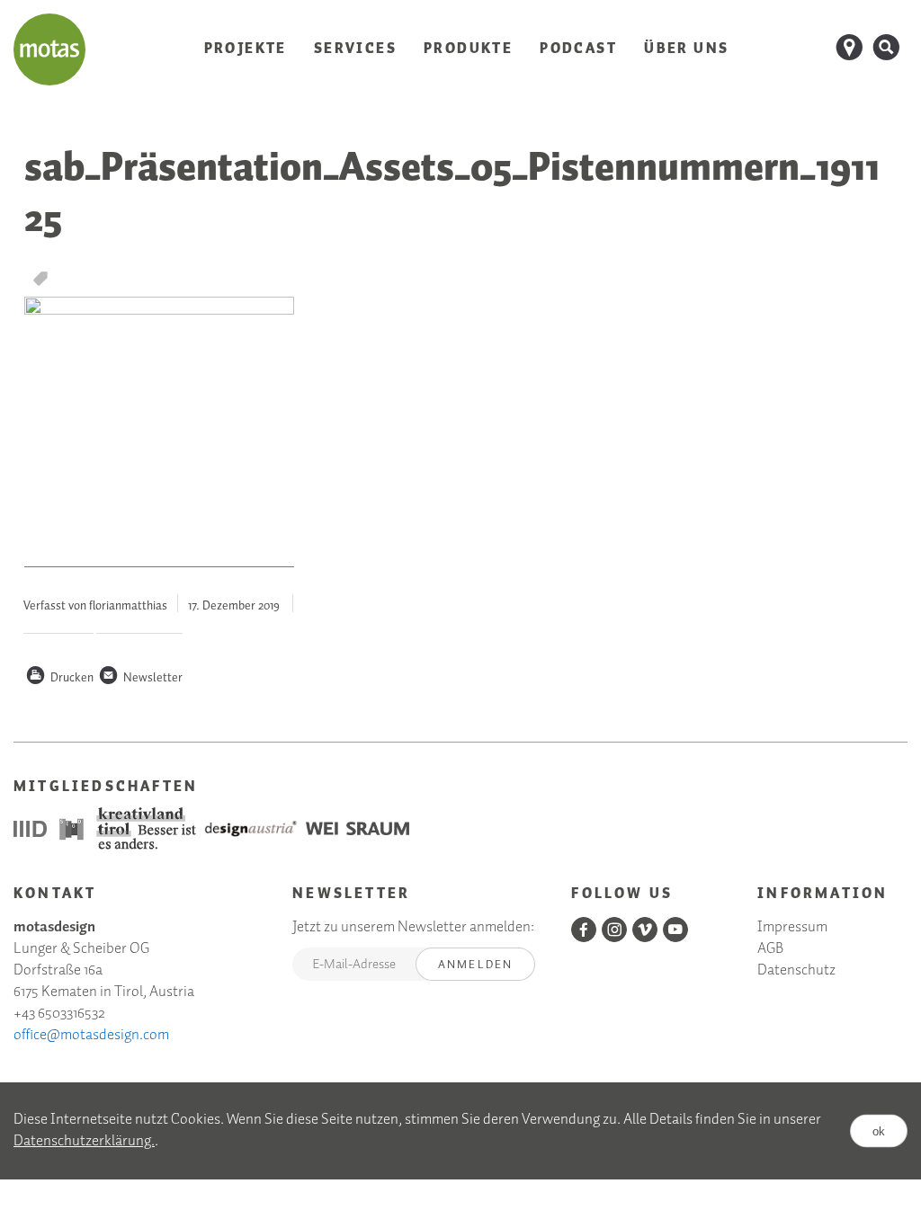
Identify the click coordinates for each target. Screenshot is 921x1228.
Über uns (686, 49)
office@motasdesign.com (91, 1035)
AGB (770, 949)
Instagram (614, 929)
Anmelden (476, 965)
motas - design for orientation (49, 49)
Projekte (245, 49)
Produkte (468, 49)
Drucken (59, 679)
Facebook (583, 929)
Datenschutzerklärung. (84, 1141)
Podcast (578, 49)
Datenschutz (796, 971)
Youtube (675, 929)
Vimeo (644, 929)
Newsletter (140, 679)
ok (878, 1130)
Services (355, 49)
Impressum (792, 928)
